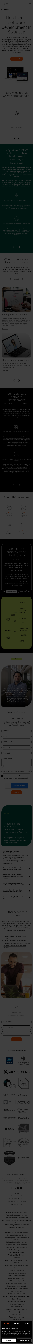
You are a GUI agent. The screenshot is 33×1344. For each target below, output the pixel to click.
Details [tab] (16, 1323)
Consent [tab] (6, 1323)
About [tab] (27, 1323)
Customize (23, 1340)
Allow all (8, 1340)
